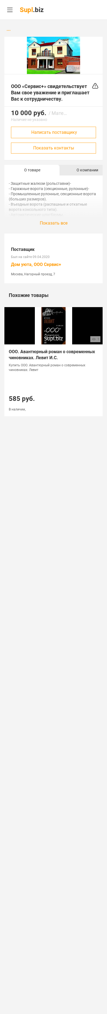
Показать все (53, 223)
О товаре (32, 170)
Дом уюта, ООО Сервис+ (36, 264)
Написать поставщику (54, 132)
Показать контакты (53, 148)
